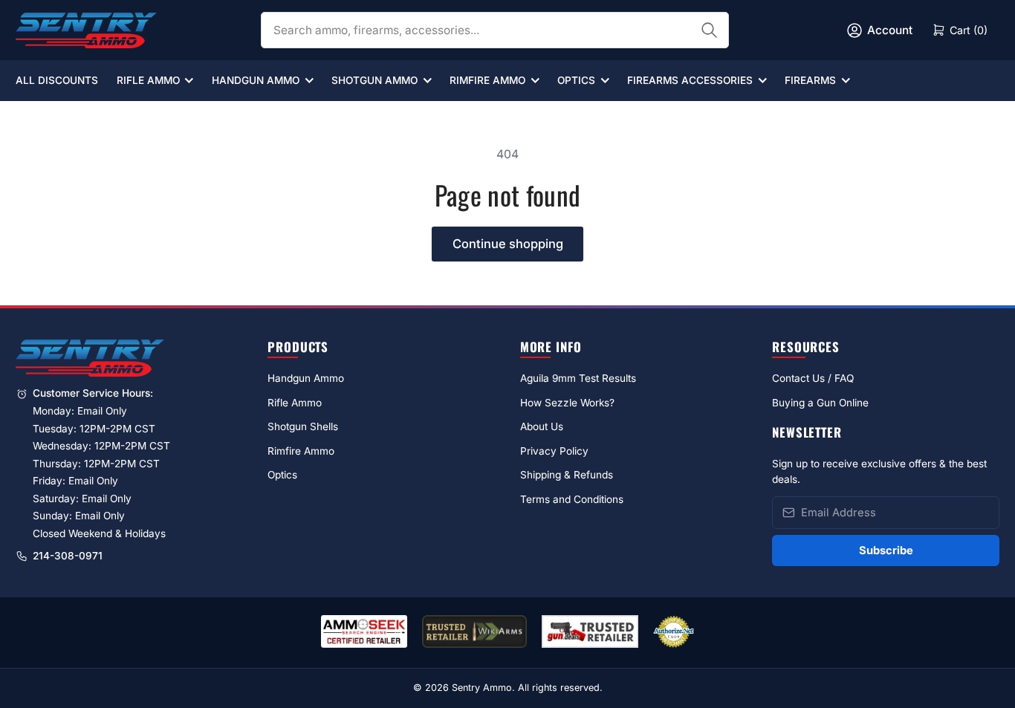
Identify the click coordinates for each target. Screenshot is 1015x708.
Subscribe (886, 550)
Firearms (810, 80)
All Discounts (57, 80)
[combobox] (495, 30)
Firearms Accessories (690, 80)
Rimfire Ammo (487, 80)
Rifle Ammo (148, 80)
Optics (576, 80)
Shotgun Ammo (374, 80)
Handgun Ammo (255, 80)
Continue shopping (508, 243)
